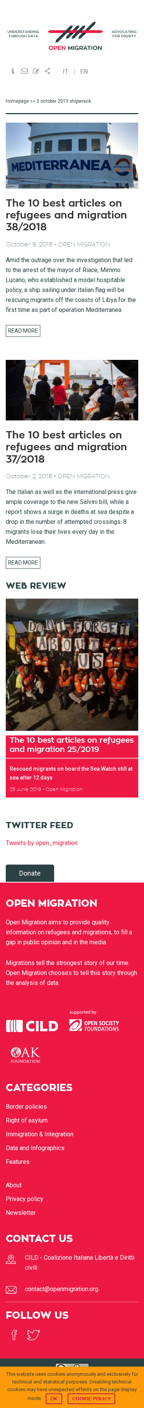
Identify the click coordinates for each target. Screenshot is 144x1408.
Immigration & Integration (39, 1134)
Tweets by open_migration (42, 843)
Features (18, 1161)
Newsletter (21, 1212)
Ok (54, 1399)
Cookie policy (91, 1399)
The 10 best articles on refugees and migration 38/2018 (66, 215)
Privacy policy (24, 1199)
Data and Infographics (35, 1148)
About (14, 1185)
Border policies (26, 1106)
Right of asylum (27, 1120)
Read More (23, 331)
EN (84, 72)
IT (65, 72)
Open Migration (72, 36)
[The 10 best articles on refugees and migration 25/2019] (72, 665)
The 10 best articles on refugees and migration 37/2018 (66, 447)
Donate (30, 873)
